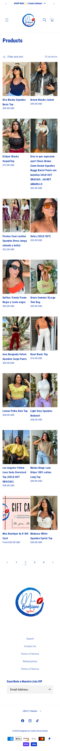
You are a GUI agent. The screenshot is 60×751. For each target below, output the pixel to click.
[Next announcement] (53, 3)
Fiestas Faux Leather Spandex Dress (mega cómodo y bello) (15, 241)
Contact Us (30, 646)
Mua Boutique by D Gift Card (15, 536)
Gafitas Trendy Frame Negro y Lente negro (15, 300)
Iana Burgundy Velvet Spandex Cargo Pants (15, 356)
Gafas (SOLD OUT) (40, 236)
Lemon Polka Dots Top (15, 411)
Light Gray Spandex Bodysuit (41, 413)
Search (30, 638)
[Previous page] (7, 562)
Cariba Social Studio (39, 731)
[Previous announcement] (6, 3)
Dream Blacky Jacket (42, 99)
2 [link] (25, 562)
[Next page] (52, 562)
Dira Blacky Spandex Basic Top (14, 102)
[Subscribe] (49, 689)
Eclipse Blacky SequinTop (11, 159)
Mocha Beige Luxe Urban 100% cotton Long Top (40, 472)
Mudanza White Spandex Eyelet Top (41, 536)
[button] (6, 20)
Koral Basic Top (39, 354)
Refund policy (30, 661)
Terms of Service (30, 653)
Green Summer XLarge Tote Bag (43, 300)
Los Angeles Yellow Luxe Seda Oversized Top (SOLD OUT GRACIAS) (14, 474)
